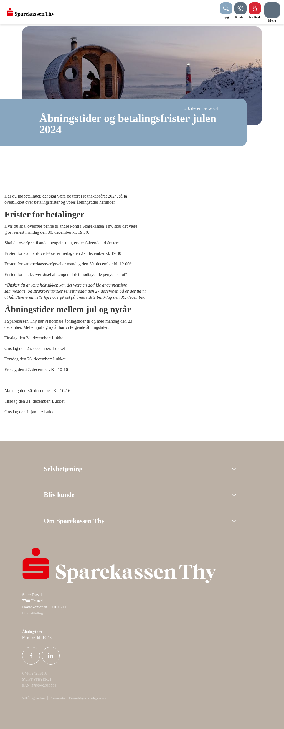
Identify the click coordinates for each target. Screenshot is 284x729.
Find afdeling (32, 613)
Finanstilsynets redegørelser (87, 698)
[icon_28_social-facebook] (31, 656)
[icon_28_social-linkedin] (51, 656)
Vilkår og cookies (33, 698)
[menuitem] (30, 12)
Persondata (57, 698)
